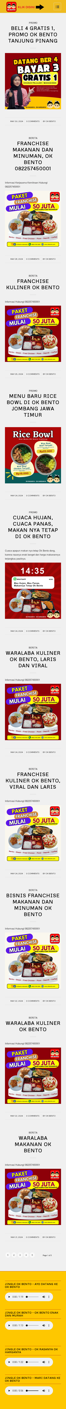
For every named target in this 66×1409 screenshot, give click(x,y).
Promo (33, 22)
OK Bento (51, 121)
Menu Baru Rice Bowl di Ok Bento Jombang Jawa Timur (33, 405)
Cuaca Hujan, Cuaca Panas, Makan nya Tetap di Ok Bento (33, 526)
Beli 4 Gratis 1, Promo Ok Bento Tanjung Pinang (33, 34)
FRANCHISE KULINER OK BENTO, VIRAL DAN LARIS (33, 780)
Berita (33, 138)
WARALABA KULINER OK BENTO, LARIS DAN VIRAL (33, 659)
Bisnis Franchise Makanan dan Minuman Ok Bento (33, 904)
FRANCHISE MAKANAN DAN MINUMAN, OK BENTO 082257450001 (33, 155)
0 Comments (33, 121)
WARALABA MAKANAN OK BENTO (33, 1144)
